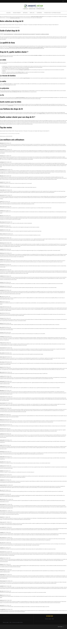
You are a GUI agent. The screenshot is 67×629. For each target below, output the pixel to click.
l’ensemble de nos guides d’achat (15, 17)
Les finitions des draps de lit (18, 34)
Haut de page (60, 626)
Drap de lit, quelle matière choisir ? (9, 34)
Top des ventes (38, 34)
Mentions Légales (6, 622)
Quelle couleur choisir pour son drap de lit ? (29, 34)
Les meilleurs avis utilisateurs (44, 34)
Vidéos (10, 622)
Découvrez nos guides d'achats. (17, 622)
